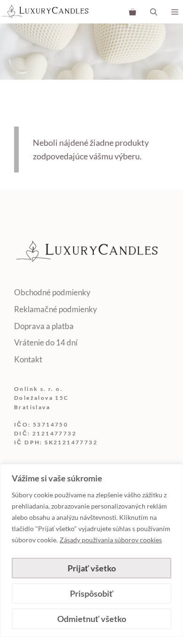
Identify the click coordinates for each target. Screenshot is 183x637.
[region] (91, 550)
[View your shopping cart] (132, 11)
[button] (153, 11)
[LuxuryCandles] (45, 11)
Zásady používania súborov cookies (111, 540)
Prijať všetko (92, 568)
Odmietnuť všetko (91, 619)
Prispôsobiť (92, 593)
